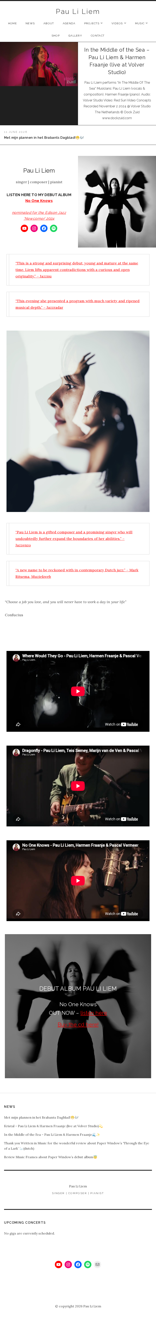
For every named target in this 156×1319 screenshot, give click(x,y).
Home (12, 23)
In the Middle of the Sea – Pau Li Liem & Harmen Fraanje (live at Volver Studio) (117, 61)
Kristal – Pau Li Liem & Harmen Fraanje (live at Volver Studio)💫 (53, 1126)
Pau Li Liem (78, 11)
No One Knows (39, 201)
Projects (95, 23)
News (30, 23)
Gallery (75, 35)
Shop (56, 35)
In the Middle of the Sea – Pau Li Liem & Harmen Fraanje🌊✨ (52, 1134)
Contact (97, 35)
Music (143, 23)
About (48, 23)
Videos (121, 23)
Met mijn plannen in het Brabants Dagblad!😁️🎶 (41, 1117)
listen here (93, 1013)
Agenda (69, 23)
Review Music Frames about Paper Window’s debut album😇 (50, 1157)
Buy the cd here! (78, 1024)
